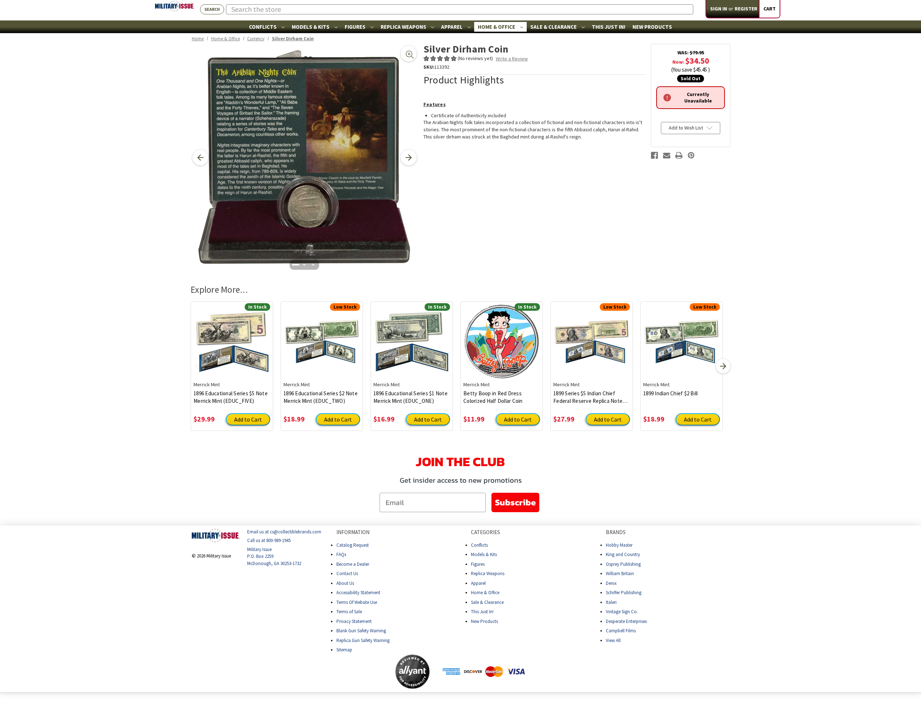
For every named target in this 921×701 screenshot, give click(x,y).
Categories (485, 532)
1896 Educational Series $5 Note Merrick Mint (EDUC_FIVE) (231, 397)
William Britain (620, 573)
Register (746, 8)
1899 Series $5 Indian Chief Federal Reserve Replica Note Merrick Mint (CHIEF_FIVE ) (587, 397)
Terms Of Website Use (356, 602)
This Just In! (608, 26)
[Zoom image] (409, 54)
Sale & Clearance (554, 26)
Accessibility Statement (358, 593)
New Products (652, 26)
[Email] (666, 155)
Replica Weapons (404, 26)
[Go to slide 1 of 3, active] (295, 265)
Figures (356, 26)
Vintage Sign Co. (622, 612)
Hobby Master (619, 545)
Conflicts (263, 26)
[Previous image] (200, 157)
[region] (304, 158)
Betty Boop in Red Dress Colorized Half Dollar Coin (493, 397)
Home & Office (497, 26)
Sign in (718, 8)
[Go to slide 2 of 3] (304, 265)
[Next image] (409, 157)
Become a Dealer (352, 564)
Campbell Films (621, 631)
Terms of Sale (349, 612)
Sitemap (344, 650)
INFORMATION (352, 532)
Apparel (452, 26)
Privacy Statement (354, 621)
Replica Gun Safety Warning (363, 640)
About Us (345, 583)
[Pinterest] (691, 155)
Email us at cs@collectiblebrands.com (284, 532)
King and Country (623, 554)
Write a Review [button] (512, 58)
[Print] (678, 155)
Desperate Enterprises (626, 621)
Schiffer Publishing (623, 593)
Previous (198, 366)
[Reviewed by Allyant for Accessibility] (412, 672)
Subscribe (515, 502)
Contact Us (347, 573)
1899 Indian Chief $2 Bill (670, 393)
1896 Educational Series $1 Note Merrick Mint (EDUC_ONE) (410, 397)
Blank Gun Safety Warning (361, 631)
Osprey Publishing (623, 564)
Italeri (611, 602)
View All (613, 640)
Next (723, 366)
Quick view (232, 336)
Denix (611, 583)
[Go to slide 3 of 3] (313, 265)
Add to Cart (248, 419)
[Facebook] (654, 155)
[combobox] (459, 9)
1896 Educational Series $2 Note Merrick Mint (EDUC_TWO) (320, 397)
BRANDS (616, 532)
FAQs (341, 554)
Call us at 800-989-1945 (269, 540)
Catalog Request (352, 545)
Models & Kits (311, 26)
